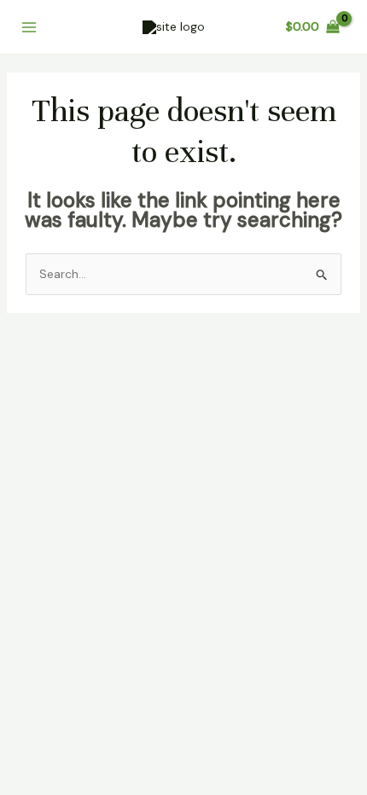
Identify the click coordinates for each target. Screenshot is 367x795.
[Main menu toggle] (29, 27)
